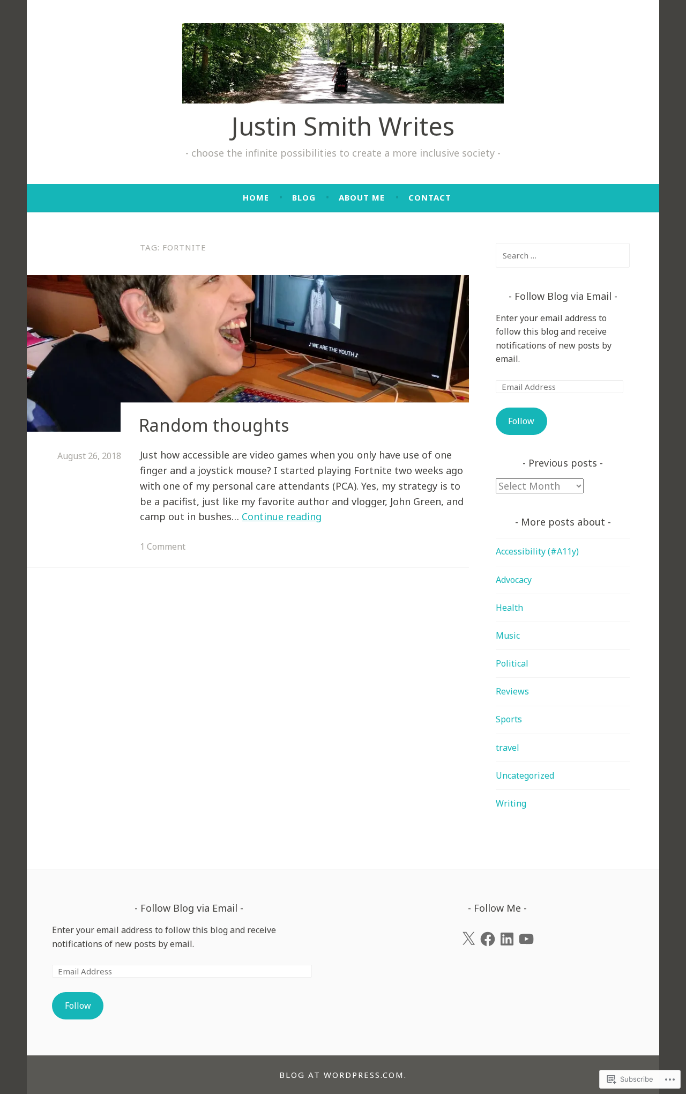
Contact (429, 197)
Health (509, 607)
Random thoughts (214, 425)
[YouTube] (526, 939)
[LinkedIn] (507, 939)
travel (507, 747)
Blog (304, 197)
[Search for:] (563, 255)
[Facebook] (487, 939)
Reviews (512, 691)
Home (256, 197)
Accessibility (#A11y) (537, 551)
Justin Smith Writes (343, 126)
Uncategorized (525, 775)
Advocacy (514, 580)
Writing (511, 803)
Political (512, 663)
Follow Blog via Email (563, 296)
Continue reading (282, 516)
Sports (509, 719)
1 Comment (162, 546)
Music (508, 635)
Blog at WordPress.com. (343, 1074)
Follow (521, 421)
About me (362, 197)
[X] (468, 939)
